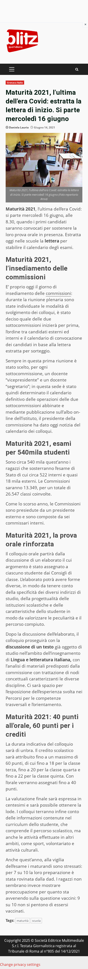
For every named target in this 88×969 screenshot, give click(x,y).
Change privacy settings (20, 964)
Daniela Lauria (19, 127)
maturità (22, 921)
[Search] (76, 69)
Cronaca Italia (15, 82)
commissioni (58, 293)
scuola (36, 921)
